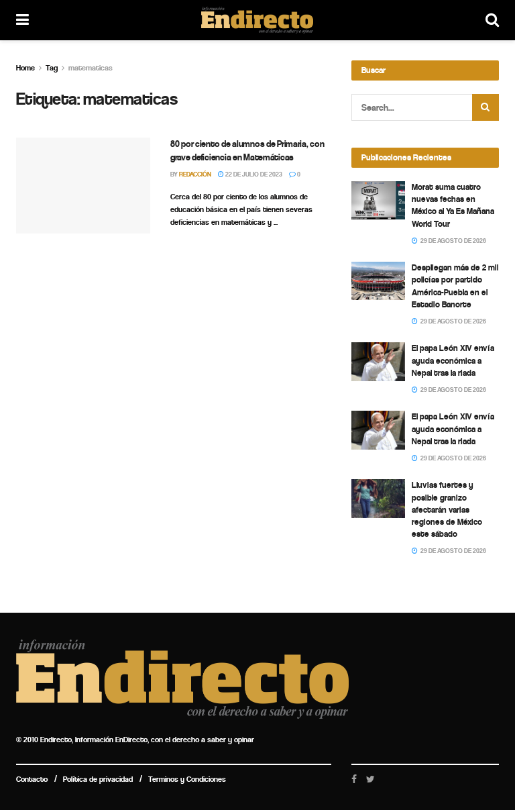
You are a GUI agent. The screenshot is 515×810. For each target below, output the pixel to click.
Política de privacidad (98, 779)
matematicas (90, 67)
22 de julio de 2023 (253, 174)
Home (25, 67)
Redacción (195, 174)
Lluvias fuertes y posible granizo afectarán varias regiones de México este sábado (447, 509)
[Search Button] (485, 107)
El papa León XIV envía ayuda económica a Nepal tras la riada (453, 360)
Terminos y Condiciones (187, 779)
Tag (52, 67)
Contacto (32, 779)
